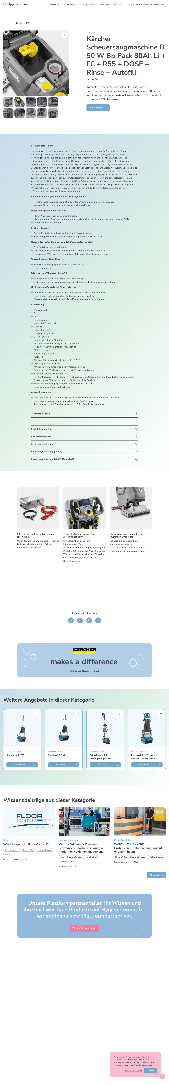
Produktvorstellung (68, 839)
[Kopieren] (89, 620)
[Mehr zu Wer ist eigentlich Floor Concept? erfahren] (29, 821)
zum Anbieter (96, 107)
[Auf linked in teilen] (98, 620)
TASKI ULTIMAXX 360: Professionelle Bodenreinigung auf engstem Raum (138, 848)
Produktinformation (41, 429)
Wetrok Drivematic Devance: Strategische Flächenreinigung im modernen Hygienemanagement (82, 848)
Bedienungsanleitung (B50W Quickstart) (52, 458)
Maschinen (90, 32)
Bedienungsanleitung (42, 444)
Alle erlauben (150, 1071)
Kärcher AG (92, 79)
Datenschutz (146, 1065)
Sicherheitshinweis (41, 436)
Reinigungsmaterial (13, 751)
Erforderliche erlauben (133, 1070)
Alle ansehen (156, 874)
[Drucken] (80, 620)
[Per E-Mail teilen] (71, 620)
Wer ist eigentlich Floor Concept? (26, 844)
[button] (60, 4)
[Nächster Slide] (161, 775)
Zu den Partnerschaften (84, 928)
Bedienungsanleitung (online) (46, 451)
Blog (5, 839)
